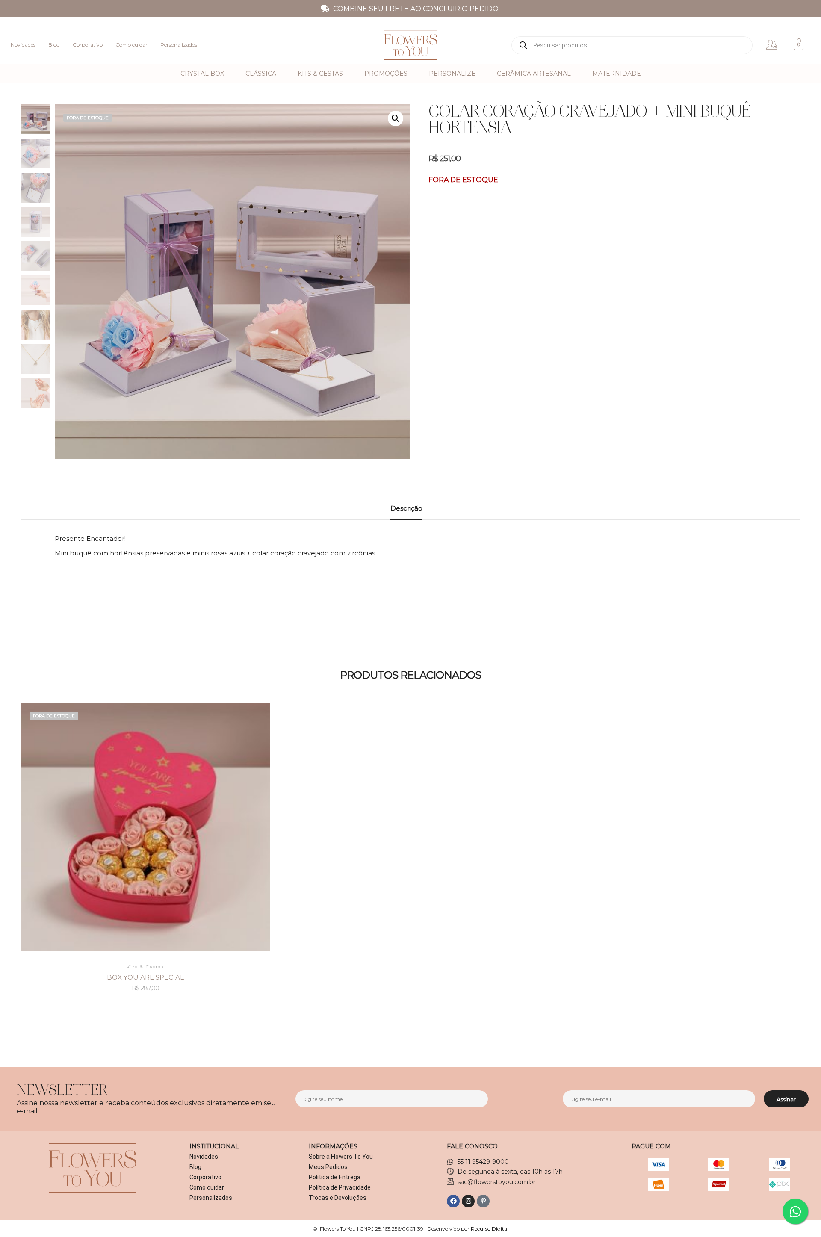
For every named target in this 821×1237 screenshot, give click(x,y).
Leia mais (145, 814)
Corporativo (88, 44)
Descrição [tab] (406, 508)
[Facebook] (453, 1201)
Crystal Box (202, 73)
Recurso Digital (489, 1228)
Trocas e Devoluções (337, 1197)
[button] (395, 118)
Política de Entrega (334, 1177)
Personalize (452, 73)
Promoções (386, 73)
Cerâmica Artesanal (534, 73)
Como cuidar (131, 44)
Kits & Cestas (320, 73)
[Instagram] (468, 1201)
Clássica (260, 73)
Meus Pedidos (328, 1166)
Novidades (23, 44)
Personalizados (178, 44)
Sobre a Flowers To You (341, 1156)
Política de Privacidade (340, 1187)
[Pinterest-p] (483, 1201)
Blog (54, 44)
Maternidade (616, 73)
